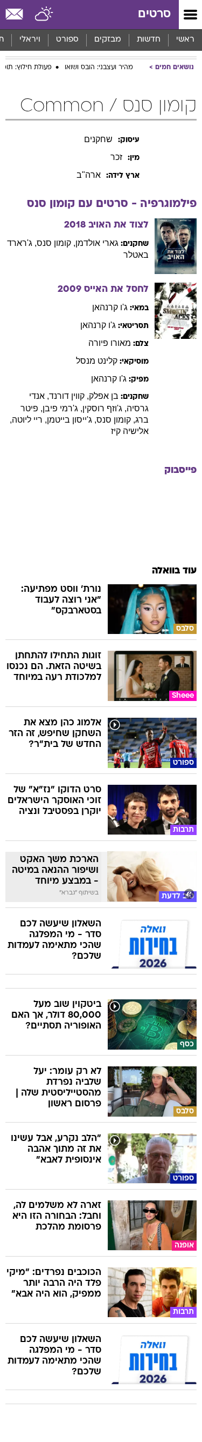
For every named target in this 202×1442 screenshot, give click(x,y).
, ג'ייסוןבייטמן (71, 419)
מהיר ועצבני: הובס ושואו (99, 67)
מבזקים (107, 40)
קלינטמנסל (96, 360)
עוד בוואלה (174, 571)
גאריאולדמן (97, 243)
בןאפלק (104, 395)
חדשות (149, 40)
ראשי (185, 40)
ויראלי (29, 40)
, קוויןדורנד (69, 395)
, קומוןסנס (56, 243)
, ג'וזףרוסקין (104, 408)
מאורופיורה (109, 343)
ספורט (67, 40)
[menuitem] (148, 40)
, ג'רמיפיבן (62, 408)
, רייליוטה (29, 419)
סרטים (154, 14)
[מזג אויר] (44, 14)
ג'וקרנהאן (110, 307)
